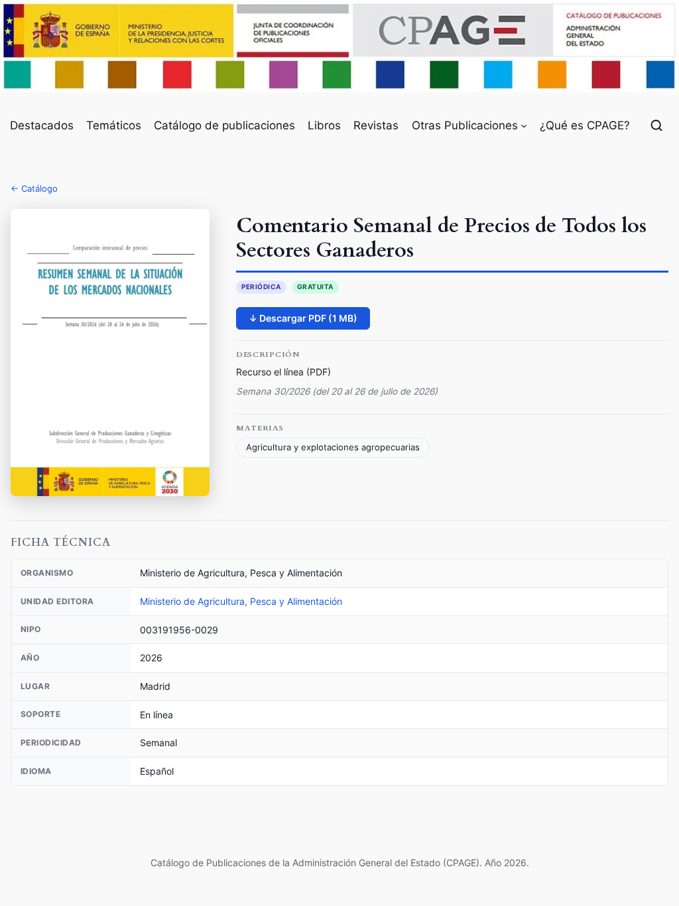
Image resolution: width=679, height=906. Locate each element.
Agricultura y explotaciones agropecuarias (333, 447)
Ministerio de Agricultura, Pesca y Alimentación (241, 601)
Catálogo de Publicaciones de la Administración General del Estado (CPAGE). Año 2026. (340, 862)
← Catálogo (34, 188)
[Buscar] (656, 125)
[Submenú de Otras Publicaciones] (524, 125)
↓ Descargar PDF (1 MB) (303, 318)
